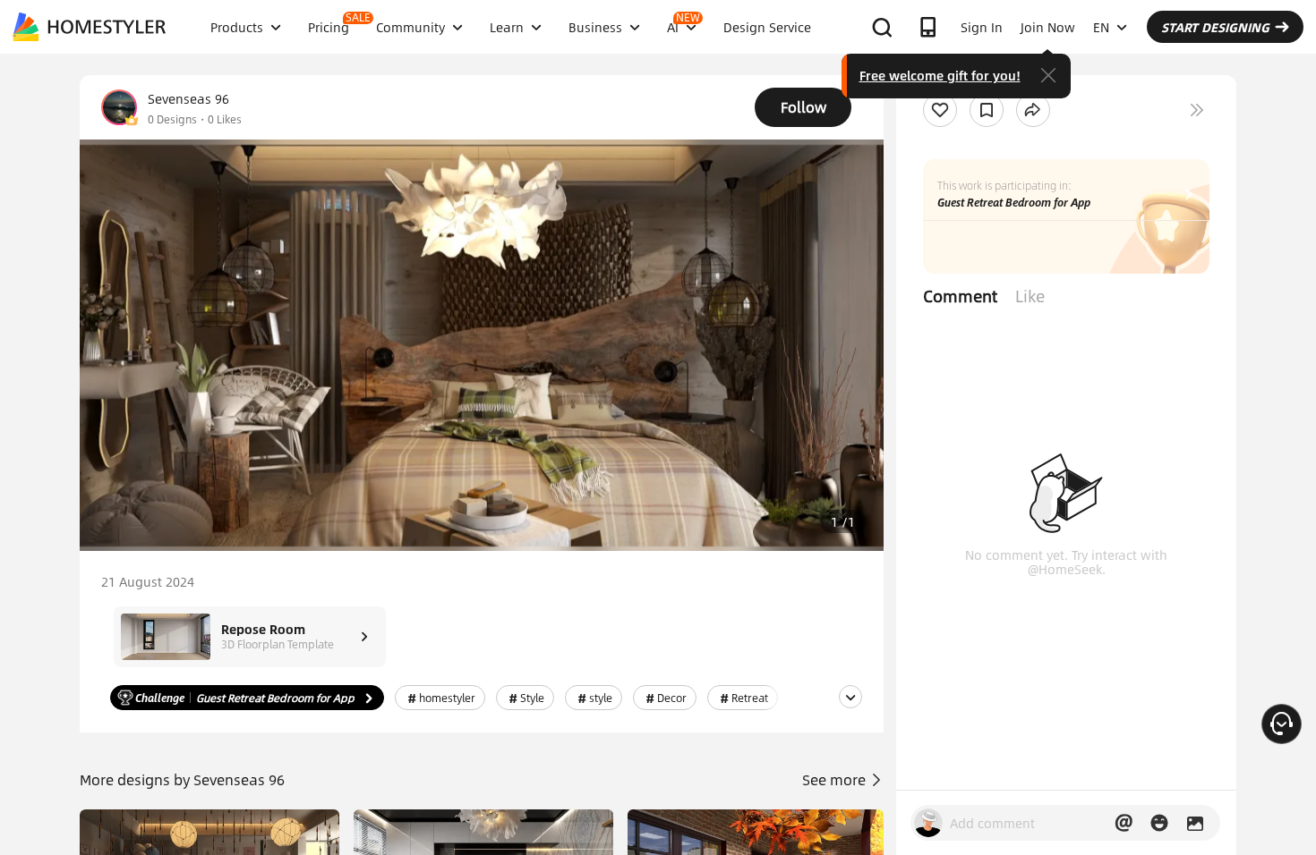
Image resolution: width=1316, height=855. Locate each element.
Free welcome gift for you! (940, 75)
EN (1101, 27)
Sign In (982, 27)
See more (835, 779)
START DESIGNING (1215, 27)
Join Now (1048, 27)
